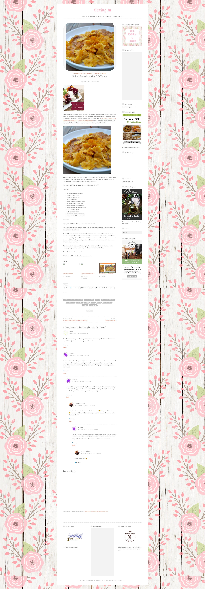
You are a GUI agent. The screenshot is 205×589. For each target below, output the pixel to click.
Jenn (71, 332)
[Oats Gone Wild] (132, 129)
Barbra (72, 354)
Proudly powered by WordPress (90, 580)
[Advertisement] (132, 76)
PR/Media (91, 16)
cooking (97, 73)
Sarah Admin (95, 81)
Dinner (103, 73)
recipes (85, 305)
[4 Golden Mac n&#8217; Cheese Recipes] (107, 268)
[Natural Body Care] (132, 204)
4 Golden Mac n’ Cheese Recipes (106, 273)
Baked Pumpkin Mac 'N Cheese (73, 300)
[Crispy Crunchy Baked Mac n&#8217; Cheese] (89, 268)
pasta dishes (107, 302)
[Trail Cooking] (75, 536)
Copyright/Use (118, 16)
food (93, 302)
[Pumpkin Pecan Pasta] (71, 268)
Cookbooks (88, 73)
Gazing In (102, 10)
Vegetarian (93, 305)
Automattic (121, 580)
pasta (99, 302)
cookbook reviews (108, 300)
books (97, 300)
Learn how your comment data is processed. (96, 511)
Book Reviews (78, 73)
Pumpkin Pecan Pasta (68, 273)
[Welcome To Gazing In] (132, 36)
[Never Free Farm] (130, 536)
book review (89, 300)
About (100, 16)
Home (83, 16)
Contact (108, 16)
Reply (64, 347)
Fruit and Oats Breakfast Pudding (75, 319)
